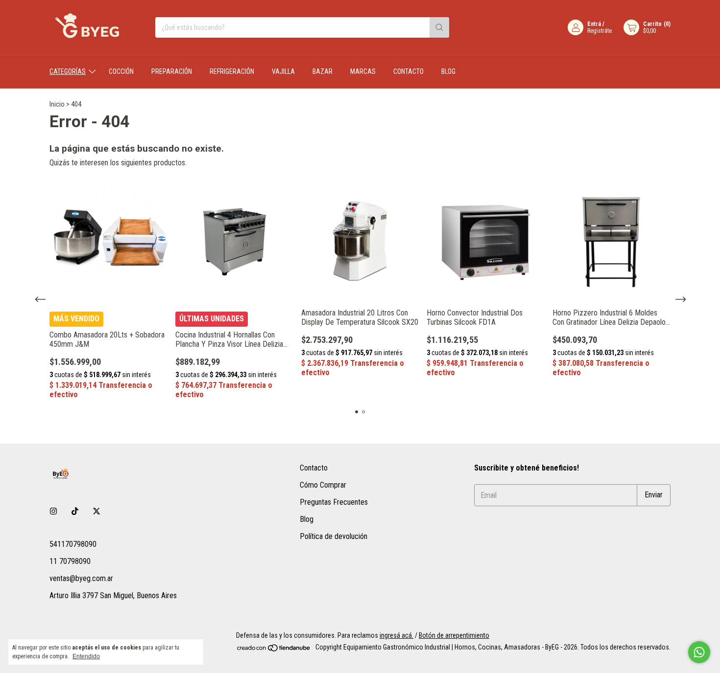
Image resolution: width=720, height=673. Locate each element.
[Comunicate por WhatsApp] (699, 652)
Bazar (322, 71)
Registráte (599, 30)
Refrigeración (232, 71)
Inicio (57, 104)
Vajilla (283, 71)
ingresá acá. (396, 635)
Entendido (86, 656)
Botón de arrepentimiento (454, 635)
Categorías (67, 71)
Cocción (121, 71)
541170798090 (72, 544)
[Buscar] (439, 27)
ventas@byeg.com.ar (81, 578)
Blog (448, 71)
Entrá (594, 24)
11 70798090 (70, 561)
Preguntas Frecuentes (334, 502)
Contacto (408, 71)
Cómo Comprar (323, 485)
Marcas (363, 71)
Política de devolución (333, 536)
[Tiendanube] (274, 650)
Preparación (171, 71)
